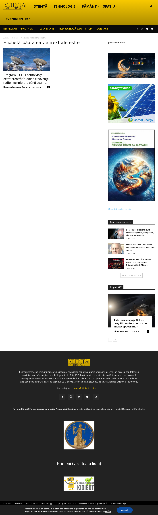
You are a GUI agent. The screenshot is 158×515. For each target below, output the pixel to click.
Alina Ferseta (121, 331)
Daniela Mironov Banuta (16, 86)
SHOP (88, 28)
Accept (124, 510)
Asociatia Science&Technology (39, 503)
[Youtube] (152, 29)
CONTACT (102, 28)
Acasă (6, 37)
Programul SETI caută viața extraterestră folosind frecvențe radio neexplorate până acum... (26, 79)
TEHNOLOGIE (64, 6)
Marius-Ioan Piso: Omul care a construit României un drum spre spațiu (140, 247)
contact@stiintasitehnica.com (86, 388)
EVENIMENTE (47, 28)
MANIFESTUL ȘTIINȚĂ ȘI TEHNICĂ (93, 503)
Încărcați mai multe (130, 275)
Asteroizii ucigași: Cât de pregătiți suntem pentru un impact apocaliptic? (130, 323)
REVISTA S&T (27, 28)
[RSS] (142, 29)
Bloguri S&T (116, 287)
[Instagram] (137, 29)
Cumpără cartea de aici (119, 209)
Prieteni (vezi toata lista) (79, 463)
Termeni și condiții (118, 503)
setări (108, 511)
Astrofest (7, 503)
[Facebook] (132, 29)
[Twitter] (147, 29)
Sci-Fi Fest (18, 503)
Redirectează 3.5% (70, 28)
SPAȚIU (109, 6)
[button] (151, 6)
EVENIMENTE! (16, 18)
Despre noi (10, 28)
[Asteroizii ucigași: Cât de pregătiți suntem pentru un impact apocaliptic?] (131, 310)
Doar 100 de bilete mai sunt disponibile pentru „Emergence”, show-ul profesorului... (140, 233)
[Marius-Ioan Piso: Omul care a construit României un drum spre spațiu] (116, 248)
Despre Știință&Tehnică (65, 503)
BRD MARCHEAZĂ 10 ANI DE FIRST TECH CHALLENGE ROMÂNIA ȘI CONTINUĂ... (138, 262)
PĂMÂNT (89, 6)
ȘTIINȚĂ (40, 6)
